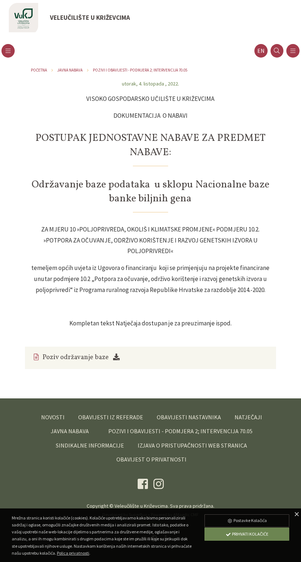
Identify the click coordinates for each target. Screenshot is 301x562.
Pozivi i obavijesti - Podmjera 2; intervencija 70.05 (140, 70)
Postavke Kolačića (250, 520)
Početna (39, 70)
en (261, 50)
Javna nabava (70, 70)
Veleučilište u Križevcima (141, 506)
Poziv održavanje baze (76, 357)
